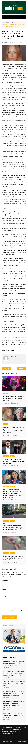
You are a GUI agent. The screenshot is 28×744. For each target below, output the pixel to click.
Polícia (20, 42)
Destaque (6, 456)
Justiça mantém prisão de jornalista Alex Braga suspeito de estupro (13, 461)
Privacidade (5, 741)
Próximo (21, 368)
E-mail (4, 596)
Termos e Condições (20, 741)
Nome (4, 589)
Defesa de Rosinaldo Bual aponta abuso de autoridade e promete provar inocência (13, 715)
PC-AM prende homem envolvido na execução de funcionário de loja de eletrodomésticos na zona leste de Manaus (12, 493)
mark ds (5, 42)
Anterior (7, 368)
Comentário (5, 580)
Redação (7, 403)
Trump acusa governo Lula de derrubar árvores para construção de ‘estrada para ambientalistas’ (14, 683)
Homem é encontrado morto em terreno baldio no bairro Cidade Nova (13, 558)
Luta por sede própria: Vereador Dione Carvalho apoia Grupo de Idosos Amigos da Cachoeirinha (13, 663)
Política (11, 741)
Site (3, 603)
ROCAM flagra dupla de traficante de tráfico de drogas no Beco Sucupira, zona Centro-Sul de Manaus (13, 693)
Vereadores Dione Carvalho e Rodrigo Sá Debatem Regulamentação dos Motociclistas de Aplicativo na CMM (13, 673)
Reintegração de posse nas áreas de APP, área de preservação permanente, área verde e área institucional (13, 704)
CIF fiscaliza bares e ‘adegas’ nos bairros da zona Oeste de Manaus (13, 398)
